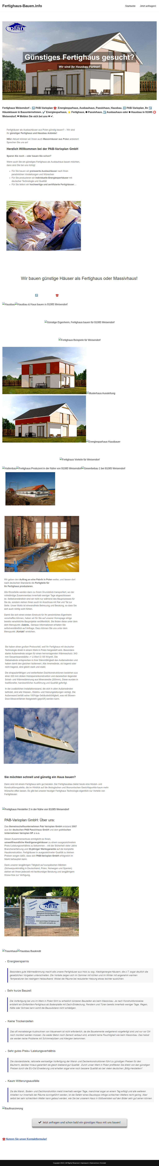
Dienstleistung (133, 295)
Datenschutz (94, 1163)
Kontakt (103, 1163)
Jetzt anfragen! (148, 6)
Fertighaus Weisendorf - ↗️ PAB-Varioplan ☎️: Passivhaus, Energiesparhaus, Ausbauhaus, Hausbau (63, 295)
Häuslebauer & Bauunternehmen (26, 290)
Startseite (130, 6)
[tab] (26, 290)
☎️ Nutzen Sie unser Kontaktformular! (24, 1139)
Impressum (85, 1163)
